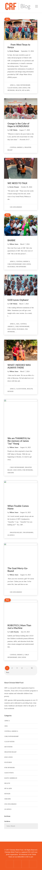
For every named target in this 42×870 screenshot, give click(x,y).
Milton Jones (14, 244)
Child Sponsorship (23, 85)
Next (7, 672)
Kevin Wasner (14, 51)
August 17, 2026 (24, 130)
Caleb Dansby (14, 632)
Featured (11, 266)
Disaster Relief (16, 532)
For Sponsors (21, 266)
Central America (17, 147)
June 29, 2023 (25, 632)
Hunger (10, 391)
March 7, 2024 (24, 244)
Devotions (8, 747)
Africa (12, 85)
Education (22, 88)
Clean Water (13, 88)
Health (18, 90)
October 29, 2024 (26, 187)
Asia (17, 324)
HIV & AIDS (25, 90)
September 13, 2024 (27, 51)
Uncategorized (16, 207)
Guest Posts (9, 773)
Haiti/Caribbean (10, 778)
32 (32, 668)
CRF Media (14, 130)
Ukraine (11, 472)
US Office (11, 535)
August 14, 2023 (25, 447)
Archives (7, 821)
